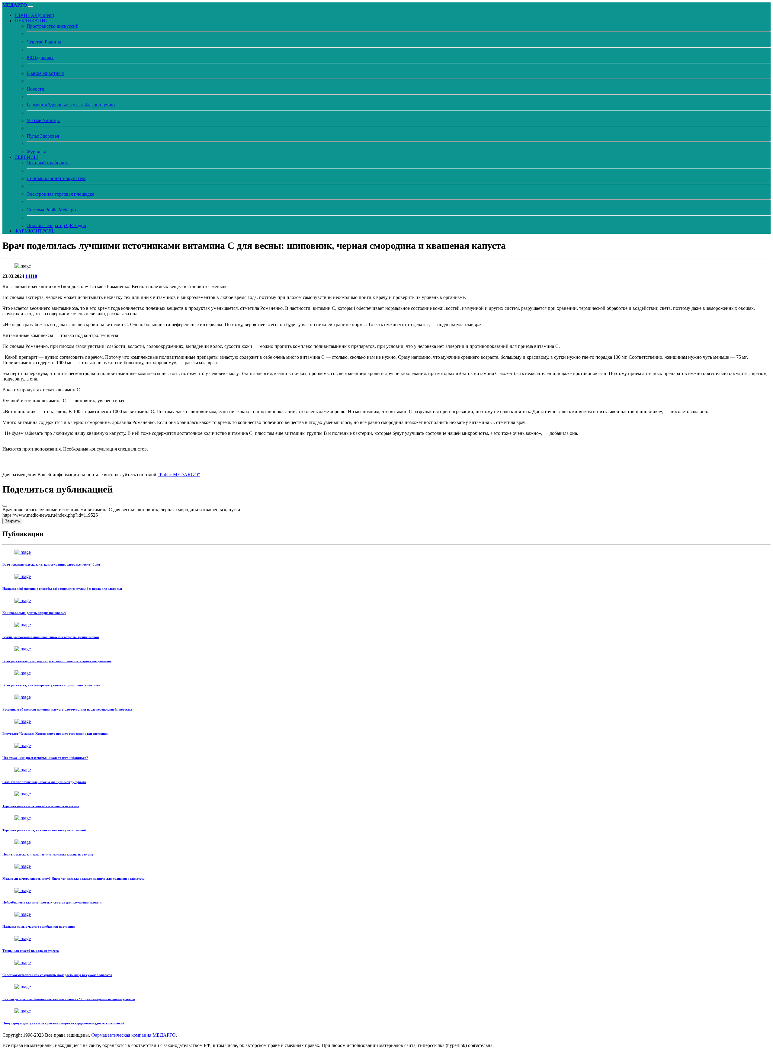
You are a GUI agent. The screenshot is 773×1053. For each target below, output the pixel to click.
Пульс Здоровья (43, 136)
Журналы (36, 151)
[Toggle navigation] (30, 7)
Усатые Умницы (43, 120)
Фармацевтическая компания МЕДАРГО (133, 1035)
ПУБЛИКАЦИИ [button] (31, 20)
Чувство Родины (44, 41)
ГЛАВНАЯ (34, 15)
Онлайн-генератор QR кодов (56, 225)
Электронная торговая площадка (60, 194)
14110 (31, 276)
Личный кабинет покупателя (56, 178)
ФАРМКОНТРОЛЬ (34, 230)
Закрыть (12, 521)
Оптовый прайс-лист (48, 162)
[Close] (4, 506)
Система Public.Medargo (51, 209)
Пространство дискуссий (53, 26)
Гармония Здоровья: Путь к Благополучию (71, 104)
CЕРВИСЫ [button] (26, 157)
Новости (35, 88)
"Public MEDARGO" (179, 474)
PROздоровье (40, 57)
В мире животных (45, 73)
